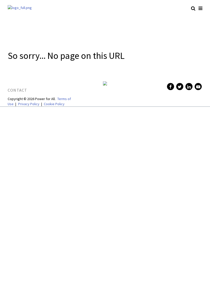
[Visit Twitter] (179, 87)
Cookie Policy (54, 104)
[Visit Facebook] (170, 87)
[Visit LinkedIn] (188, 87)
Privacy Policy (28, 104)
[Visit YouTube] (197, 87)
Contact (17, 90)
